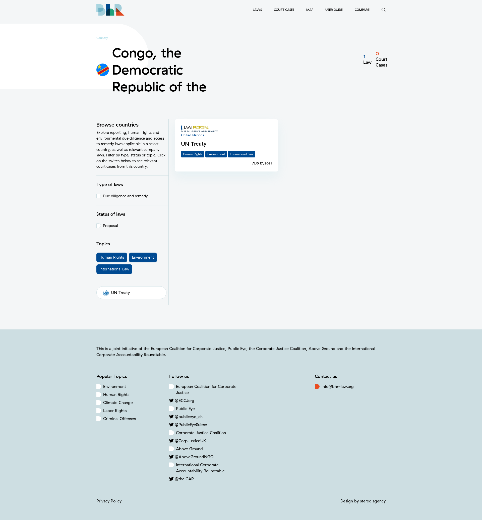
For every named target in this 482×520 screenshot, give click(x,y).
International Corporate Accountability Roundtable (200, 467)
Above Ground (189, 448)
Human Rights (116, 394)
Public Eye (185, 408)
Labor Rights (115, 410)
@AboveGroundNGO (194, 456)
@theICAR (184, 478)
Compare (362, 10)
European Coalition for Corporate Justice (206, 389)
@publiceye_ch (189, 416)
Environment (114, 386)
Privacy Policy (109, 500)
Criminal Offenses (119, 418)
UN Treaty (120, 292)
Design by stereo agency (363, 500)
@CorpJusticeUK (190, 440)
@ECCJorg (184, 400)
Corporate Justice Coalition (201, 432)
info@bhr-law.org (338, 386)
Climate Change (118, 402)
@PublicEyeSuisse (191, 424)
